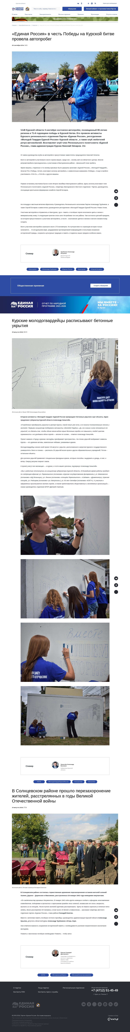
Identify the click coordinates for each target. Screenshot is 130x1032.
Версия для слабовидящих (110, 3)
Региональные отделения (73, 988)
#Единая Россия (67, 269)
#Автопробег (33, 269)
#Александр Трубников (49, 269)
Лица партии (28, 14)
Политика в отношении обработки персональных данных (30, 1024)
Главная (14, 25)
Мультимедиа (95, 14)
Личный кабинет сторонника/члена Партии (101, 9)
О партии (14, 14)
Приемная (81, 14)
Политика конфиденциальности (22, 1022)
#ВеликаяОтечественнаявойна (81, 975)
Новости (34, 25)
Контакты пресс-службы (48, 992)
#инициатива (78, 781)
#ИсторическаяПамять (59, 975)
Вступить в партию (111, 14)
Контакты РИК (19, 992)
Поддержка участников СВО (65, 19)
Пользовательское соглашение (22, 1020)
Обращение (72, 9)
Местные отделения (64, 14)
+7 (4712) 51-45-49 (104, 990)
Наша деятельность (45, 14)
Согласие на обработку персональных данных (26, 1025)
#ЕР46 (39, 781)
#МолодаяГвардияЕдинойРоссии (58, 781)
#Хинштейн (91, 781)
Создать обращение (101, 285)
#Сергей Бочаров (96, 269)
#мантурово (81, 269)
